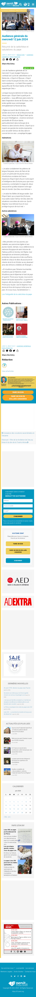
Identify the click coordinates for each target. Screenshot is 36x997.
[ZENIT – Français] (10, 4)
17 (6, 809)
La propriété (20, 968)
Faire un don (18, 392)
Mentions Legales (6, 971)
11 (10, 805)
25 (10, 812)
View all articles (8, 371)
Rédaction (21, 55)
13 (18, 805)
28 (22, 812)
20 (18, 809)
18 (10, 809)
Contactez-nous (30, 971)
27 (18, 812)
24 (6, 812)
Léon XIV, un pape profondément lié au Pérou (10, 832)
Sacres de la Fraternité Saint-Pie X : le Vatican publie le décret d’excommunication (22, 729)
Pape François (21, 10)
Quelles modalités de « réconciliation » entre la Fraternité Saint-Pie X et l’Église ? (21, 771)
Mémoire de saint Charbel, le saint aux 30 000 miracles (22, 739)
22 (26, 809)
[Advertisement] (18, 418)
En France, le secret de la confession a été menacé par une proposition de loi (22, 749)
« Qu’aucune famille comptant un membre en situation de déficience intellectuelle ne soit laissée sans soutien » (17, 702)
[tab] (11, 926)
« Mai (5, 817)
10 (6, 805)
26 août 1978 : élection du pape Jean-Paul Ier (17, 688)
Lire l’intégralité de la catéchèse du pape (17, 294)
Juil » (9, 817)
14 (22, 805)
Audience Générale (8, 10)
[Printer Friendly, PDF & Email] (28, 68)
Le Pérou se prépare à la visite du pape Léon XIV (18, 707)
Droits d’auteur (18, 971)
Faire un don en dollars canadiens (18, 397)
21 (22, 809)
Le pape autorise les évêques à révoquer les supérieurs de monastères (21, 760)
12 (14, 805)
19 (14, 809)
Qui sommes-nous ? (8, 968)
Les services (29, 968)
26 (14, 812)
